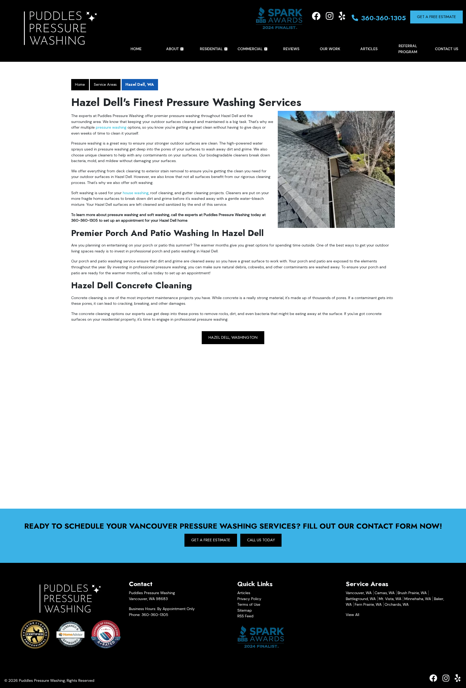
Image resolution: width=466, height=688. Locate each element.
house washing (136, 192)
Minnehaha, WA (417, 598)
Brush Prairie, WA (412, 592)
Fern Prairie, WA (368, 604)
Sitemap (244, 610)
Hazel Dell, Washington (233, 337)
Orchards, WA (397, 604)
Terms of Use (248, 604)
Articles (243, 592)
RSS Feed (245, 616)
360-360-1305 (382, 18)
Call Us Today (261, 540)
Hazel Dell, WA (139, 84)
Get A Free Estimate (436, 16)
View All (352, 614)
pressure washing (111, 127)
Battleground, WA (361, 598)
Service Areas (105, 84)
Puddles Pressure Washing (42, 680)
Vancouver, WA (359, 592)
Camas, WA (385, 592)
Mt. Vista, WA (390, 598)
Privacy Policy (249, 598)
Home (80, 84)
